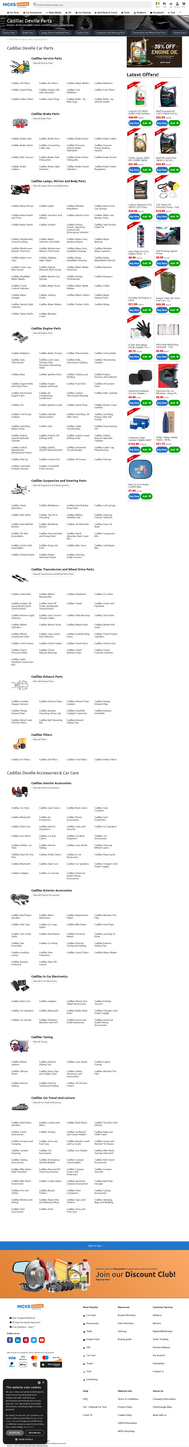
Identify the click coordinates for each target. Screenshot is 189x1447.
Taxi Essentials (17, 944)
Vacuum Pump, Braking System (103, 148)
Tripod (74, 603)
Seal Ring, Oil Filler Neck (78, 415)
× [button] (43, 1382)
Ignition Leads (50, 405)
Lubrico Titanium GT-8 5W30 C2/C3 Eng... (139, 205)
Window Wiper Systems (103, 249)
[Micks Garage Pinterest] (27, 1340)
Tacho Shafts (22, 313)
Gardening (92, 1379)
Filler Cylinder (106, 393)
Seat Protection (101, 818)
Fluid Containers (73, 1191)
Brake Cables (105, 138)
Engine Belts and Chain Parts (22, 385)
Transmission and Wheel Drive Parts (149, 32)
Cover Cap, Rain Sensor (21, 268)
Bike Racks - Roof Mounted (21, 1170)
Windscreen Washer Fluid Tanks (49, 249)
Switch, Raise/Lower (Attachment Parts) (21, 450)
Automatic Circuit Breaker (76, 448)
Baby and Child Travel (103, 1133)
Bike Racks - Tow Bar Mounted (104, 1151)
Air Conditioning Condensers (46, 395)
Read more (29, 1427)
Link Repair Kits (104, 546)
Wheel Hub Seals (104, 626)
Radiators (20, 353)
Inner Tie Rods (103, 525)
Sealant (47, 224)
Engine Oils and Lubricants (49, 91)
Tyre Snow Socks (21, 935)
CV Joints (103, 594)
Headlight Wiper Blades (20, 277)
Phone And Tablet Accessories (77, 1002)
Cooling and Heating (77, 375)
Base (18, 374)
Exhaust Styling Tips (75, 721)
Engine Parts (83, 32)
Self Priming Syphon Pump (166, 252)
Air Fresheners (45, 818)
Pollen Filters (22, 99)
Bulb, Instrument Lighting (77, 361)
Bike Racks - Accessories (21, 1182)
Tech (173, 12)
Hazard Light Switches (22, 305)
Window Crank (47, 315)
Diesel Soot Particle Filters (21, 721)
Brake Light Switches (49, 167)
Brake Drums (105, 157)
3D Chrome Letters (77, 1084)
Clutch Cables (50, 643)
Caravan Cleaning (19, 1151)
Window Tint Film (105, 916)
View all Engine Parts (43, 333)
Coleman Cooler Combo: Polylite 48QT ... (139, 440)
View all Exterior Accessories (46, 895)
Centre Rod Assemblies (21, 546)
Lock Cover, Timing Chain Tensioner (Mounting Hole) (50, 363)
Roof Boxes (49, 934)
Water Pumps (50, 353)
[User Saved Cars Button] (171, 3)
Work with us (160, 1415)
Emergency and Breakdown (49, 1161)
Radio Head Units (77, 1012)
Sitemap (122, 1331)
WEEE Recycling (126, 1431)
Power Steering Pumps (47, 556)
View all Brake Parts (42, 118)
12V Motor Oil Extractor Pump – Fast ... (167, 207)
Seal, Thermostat (18, 361)
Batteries (103, 83)
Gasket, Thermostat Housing (77, 394)
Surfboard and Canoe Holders (77, 1133)
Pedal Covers (50, 854)
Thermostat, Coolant (105, 361)
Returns (157, 1323)
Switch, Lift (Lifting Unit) (49, 436)
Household (158, 12)
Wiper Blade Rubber (77, 287)
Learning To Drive (104, 935)
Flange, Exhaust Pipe (102, 702)
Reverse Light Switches (22, 616)
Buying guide (125, 1339)
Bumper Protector (19, 963)
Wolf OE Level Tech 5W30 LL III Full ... (166, 159)
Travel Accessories (18, 1133)
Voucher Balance (161, 1347)
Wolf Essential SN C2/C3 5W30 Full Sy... (167, 112)
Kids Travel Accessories (104, 1161)
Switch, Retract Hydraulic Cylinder (103, 438)
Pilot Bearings (78, 615)
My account (159, 1355)
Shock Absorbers (18, 506)
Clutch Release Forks (74, 651)
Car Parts (14, 12)
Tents (46, 1209)
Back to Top (94, 1245)
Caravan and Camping (22, 1142)
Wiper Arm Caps (21, 259)
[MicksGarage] (16, 4)
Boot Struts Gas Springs (104, 207)
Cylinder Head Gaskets (47, 415)
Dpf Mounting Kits (50, 721)
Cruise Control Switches (20, 287)
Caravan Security (102, 1170)
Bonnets (103, 267)
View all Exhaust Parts (43, 681)
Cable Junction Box (74, 427)
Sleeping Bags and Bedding (103, 1201)
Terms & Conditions (128, 1399)
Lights (46, 206)
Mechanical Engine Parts (21, 394)
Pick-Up (19, 459)
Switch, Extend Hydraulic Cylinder (20, 438)
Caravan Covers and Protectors (75, 1172)
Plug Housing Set (105, 427)
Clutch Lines (105, 643)
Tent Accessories (18, 1210)
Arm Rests (21, 836)
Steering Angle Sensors (75, 556)
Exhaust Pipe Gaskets (78, 702)
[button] (25, 1439)
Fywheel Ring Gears (78, 635)
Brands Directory (126, 1315)
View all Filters (40, 739)
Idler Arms (76, 545)
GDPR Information (127, 1423)
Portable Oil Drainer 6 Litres (139, 298)
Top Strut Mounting (48, 516)
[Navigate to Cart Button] (183, 3)
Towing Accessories (19, 1161)
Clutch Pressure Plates (19, 651)
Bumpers (103, 276)
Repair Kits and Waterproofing (49, 1201)
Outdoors (141, 12)
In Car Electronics (74, 855)
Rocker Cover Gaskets (105, 406)
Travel (90, 1363)
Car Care (91, 1355)
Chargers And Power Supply (105, 865)
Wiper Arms (49, 285)
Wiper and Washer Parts (104, 216)
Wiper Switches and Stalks (49, 240)
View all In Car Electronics (45, 981)
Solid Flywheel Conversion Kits (22, 662)
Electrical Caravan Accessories (77, 1182)
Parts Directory (126, 1323)
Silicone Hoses (19, 1072)
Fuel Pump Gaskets (21, 415)
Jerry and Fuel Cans (48, 1142)
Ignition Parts (50, 374)
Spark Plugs (21, 89)
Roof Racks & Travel (107, 12)
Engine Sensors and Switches (105, 375)
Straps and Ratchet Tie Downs (104, 1142)
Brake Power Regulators (105, 167)
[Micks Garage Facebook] (11, 1340)
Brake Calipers (18, 167)
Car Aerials (49, 873)
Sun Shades (77, 1150)
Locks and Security (76, 827)
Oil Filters (20, 83)
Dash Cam (20, 826)
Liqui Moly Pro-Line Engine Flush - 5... (138, 252)
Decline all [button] (35, 1433)
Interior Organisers (47, 827)
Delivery (157, 1315)
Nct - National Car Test (95, 1407)
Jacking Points (47, 296)
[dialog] (25, 1411)
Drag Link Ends (48, 546)
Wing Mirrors (22, 206)
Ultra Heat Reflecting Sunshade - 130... (167, 345)
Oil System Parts (104, 385)
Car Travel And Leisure (53, 1098)
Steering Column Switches (103, 516)
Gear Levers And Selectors (49, 635)
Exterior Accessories (51, 890)
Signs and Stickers (76, 1201)
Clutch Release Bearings (48, 651)
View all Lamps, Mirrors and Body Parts (51, 186)
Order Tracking (160, 1339)
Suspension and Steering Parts (110, 32)
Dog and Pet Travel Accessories (50, 1170)
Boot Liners (77, 807)
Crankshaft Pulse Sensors (49, 467)
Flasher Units (78, 304)
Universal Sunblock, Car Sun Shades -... (138, 392)
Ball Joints (21, 514)
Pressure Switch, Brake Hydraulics (76, 148)
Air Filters (48, 83)
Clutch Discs (77, 643)
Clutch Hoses (22, 643)
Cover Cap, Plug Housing (104, 448)
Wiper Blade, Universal (78, 268)
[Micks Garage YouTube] (43, 1340)
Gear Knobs (77, 845)
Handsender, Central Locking (22, 240)
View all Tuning (40, 1042)
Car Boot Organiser (75, 837)
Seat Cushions (101, 809)
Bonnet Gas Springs (49, 277)
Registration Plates (77, 916)
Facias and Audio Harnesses (76, 1021)
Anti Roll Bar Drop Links (77, 506)
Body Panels (22, 224)
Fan (17, 405)
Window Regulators (75, 207)
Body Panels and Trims (22, 216)
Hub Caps (20, 924)
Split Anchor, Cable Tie (105, 226)
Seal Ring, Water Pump (20, 427)
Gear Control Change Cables (50, 616)
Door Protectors (46, 953)
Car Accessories (34, 12)
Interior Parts (78, 215)
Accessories (93, 1323)
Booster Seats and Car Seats (78, 1142)
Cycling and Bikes (49, 1124)
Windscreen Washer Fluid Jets (21, 249)
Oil (69, 12)
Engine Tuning (102, 1063)
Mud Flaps (104, 924)
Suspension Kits (104, 534)
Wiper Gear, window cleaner (77, 240)
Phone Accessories (74, 818)
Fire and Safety (19, 1191)
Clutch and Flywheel (104, 604)
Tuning (42, 1037)
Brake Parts (28, 32)
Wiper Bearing (101, 240)
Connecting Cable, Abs (49, 146)
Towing (47, 1132)
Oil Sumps (76, 459)
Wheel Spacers (19, 1063)
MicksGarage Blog (162, 1407)
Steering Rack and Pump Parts (50, 534)
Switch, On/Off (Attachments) (50, 448)
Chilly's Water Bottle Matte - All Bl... (167, 438)
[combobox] (64, 39)
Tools (126, 12)
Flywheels (76, 594)
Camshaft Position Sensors (20, 467)
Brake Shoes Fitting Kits (77, 158)
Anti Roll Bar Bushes (22, 525)
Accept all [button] (15, 1433)
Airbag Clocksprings (74, 277)
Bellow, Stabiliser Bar (75, 516)
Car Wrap (48, 943)
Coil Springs (104, 505)
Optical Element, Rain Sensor (50, 268)
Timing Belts (105, 353)
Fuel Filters (104, 89)
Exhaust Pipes (50, 701)
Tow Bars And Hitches (50, 216)
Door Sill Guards (48, 963)
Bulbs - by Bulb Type (76, 100)
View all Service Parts (43, 63)
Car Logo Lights (48, 925)
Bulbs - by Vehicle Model (103, 100)
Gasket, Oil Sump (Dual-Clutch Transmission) (21, 606)
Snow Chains (78, 952)
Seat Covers (49, 807)
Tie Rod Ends (78, 524)
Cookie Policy (125, 1415)
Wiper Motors (78, 295)
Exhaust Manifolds (102, 712)
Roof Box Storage (103, 1182)
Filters (41, 734)
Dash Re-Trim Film (22, 855)
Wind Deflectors (46, 916)
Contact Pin (49, 459)
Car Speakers (105, 826)
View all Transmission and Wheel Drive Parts (53, 574)
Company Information (164, 1399)
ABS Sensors (22, 157)
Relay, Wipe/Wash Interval (104, 259)
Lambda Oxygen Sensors (19, 702)
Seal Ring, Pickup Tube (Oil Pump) (103, 417)
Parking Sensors (102, 1002)
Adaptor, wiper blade (48, 259)
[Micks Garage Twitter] (35, 1340)
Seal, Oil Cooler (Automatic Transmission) (48, 606)
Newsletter (159, 1363)
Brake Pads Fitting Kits (49, 158)
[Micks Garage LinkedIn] (19, 1340)
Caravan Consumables (75, 1161)
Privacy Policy (125, 1407)
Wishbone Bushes (48, 525)
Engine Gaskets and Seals (48, 385)
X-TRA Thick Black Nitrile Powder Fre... (139, 346)
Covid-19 (87, 1415)
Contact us (158, 1371)
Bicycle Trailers (47, 1191)
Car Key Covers (47, 837)
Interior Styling (47, 846)
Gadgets (20, 873)
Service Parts (9, 32)
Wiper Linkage (18, 296)
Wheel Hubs (77, 624)
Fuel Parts (76, 383)
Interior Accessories (51, 783)
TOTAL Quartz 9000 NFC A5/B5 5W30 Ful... (138, 160)
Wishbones (49, 505)
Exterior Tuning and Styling (76, 944)
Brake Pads (21, 138)
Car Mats (20, 807)
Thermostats (78, 353)
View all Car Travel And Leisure (47, 1102)
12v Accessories (100, 837)
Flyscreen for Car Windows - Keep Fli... (167, 392)
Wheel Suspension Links (20, 635)
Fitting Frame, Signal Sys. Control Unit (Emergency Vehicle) (77, 228)
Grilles (102, 285)
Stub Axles (104, 615)
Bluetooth (20, 817)
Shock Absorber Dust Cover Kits (78, 536)
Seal (45, 426)
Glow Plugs (49, 99)
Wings (102, 304)
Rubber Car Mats (21, 846)
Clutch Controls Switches (103, 651)
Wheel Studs (50, 624)
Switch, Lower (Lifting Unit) (78, 436)
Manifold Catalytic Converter (77, 712)
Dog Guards (104, 854)
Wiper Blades (55, 12)
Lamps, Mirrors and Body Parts (55, 32)
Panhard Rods (22, 554)
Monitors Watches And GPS (48, 1021)
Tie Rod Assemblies (19, 534)
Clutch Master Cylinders (106, 635)
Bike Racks (76, 924)
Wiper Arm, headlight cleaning (77, 249)
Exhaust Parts (179, 32)
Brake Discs (49, 138)
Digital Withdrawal (162, 1331)
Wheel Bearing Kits (46, 595)
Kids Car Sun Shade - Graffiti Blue (139, 485)
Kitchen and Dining (21, 1201)
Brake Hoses (77, 138)
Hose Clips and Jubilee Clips (49, 1072)
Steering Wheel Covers (103, 846)
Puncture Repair (76, 935)
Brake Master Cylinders (78, 167)
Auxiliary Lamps (20, 953)
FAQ (85, 1399)
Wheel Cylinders (19, 626)
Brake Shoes (22, 145)
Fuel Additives (73, 91)
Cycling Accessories (102, 1191)
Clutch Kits (21, 594)
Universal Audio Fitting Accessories (76, 876)
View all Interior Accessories (46, 788)
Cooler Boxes (50, 1181)
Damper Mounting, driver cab (50, 712)
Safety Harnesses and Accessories (74, 1074)
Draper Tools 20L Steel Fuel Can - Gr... (168, 299)
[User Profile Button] (177, 3)
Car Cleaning (84, 12)
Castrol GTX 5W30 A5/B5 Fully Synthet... (139, 112)
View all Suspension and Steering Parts (51, 485)
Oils (89, 1347)
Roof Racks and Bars (21, 916)
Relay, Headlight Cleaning (77, 259)
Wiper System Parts (101, 296)
